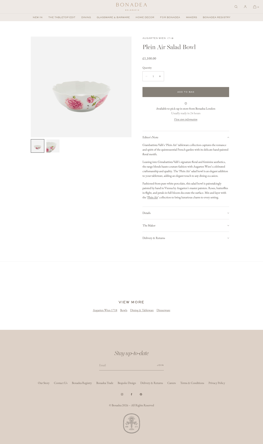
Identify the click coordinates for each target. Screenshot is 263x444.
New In (38, 17)
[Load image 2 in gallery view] (53, 146)
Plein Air (152, 197)
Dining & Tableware (142, 310)
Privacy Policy (217, 383)
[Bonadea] (131, 7)
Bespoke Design (127, 383)
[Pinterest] (141, 394)
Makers (191, 17)
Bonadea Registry (216, 17)
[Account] (245, 6)
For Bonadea (170, 17)
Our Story (43, 383)
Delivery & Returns (153, 238)
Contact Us (60, 383)
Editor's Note (150, 137)
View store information (185, 119)
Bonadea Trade (104, 383)
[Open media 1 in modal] (81, 87)
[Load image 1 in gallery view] (37, 146)
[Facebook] (131, 394)
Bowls (123, 310)
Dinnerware (163, 310)
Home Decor (145, 17)
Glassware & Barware (113, 17)
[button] (236, 6)
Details (146, 213)
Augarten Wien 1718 (158, 38)
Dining (86, 17)
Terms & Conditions (192, 383)
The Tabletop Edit (61, 17)
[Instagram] (122, 394)
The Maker (148, 225)
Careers (171, 383)
